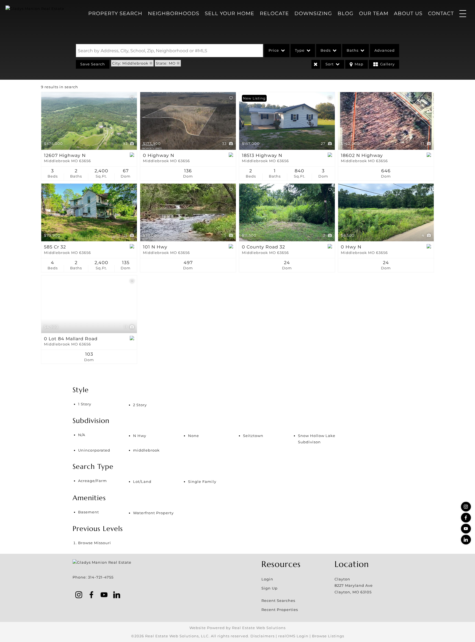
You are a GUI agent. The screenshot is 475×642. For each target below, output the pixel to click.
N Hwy (139, 435)
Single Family (202, 481)
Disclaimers (262, 636)
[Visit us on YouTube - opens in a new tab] (466, 528)
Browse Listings (328, 636)
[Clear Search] (315, 64)
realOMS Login (293, 636)
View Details (89, 120)
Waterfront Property (153, 513)
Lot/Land (142, 481)
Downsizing (313, 13)
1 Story (84, 404)
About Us (408, 13)
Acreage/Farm (92, 480)
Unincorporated (94, 450)
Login (267, 579)
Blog (346, 13)
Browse (94, 543)
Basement (88, 512)
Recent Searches (278, 600)
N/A (81, 435)
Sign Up (269, 588)
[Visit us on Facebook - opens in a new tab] (466, 517)
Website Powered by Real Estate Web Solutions (237, 628)
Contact (441, 13)
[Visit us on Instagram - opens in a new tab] (466, 506)
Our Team (373, 13)
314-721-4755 (101, 577)
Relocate (274, 13)
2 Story (140, 405)
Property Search (115, 13)
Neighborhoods (173, 13)
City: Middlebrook (130, 63)
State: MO (166, 63)
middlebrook (146, 450)
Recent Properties (279, 609)
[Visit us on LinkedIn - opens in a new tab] (466, 539)
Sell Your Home (229, 13)
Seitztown (253, 435)
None (193, 435)
